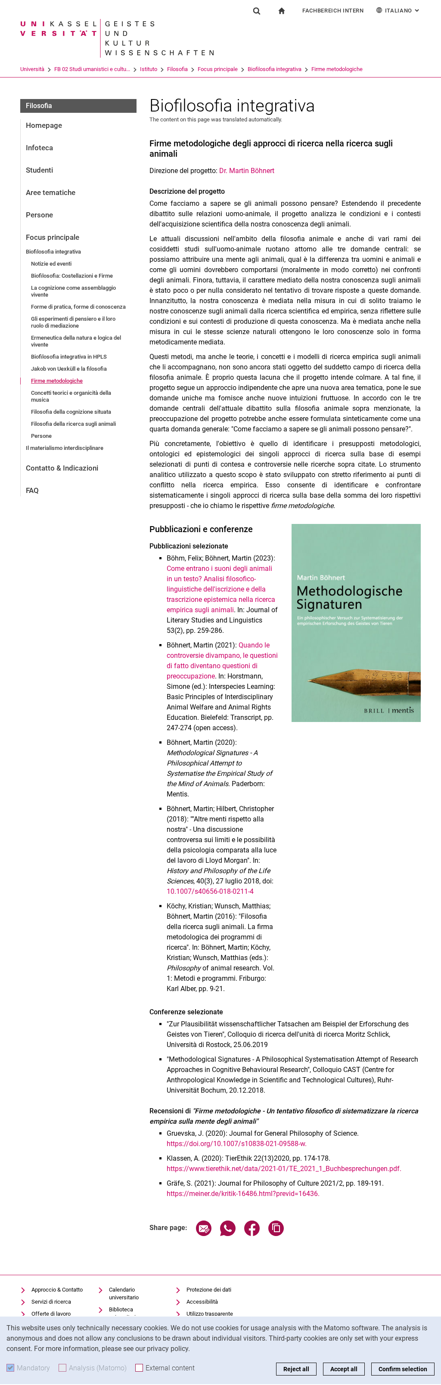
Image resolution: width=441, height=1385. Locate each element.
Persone (39, 215)
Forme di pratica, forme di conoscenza (78, 307)
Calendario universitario (124, 1293)
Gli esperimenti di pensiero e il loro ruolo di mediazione (73, 322)
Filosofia (177, 69)
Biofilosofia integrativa (274, 69)
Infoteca (39, 147)
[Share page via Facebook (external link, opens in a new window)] (252, 1234)
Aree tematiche (50, 192)
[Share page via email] (203, 1234)
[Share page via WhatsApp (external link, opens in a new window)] (228, 1234)
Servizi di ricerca (51, 1301)
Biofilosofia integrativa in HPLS (69, 356)
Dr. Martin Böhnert (246, 171)
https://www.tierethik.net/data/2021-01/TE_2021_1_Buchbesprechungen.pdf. (284, 1169)
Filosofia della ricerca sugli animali (73, 424)
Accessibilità (202, 1301)
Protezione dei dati (208, 1289)
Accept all (343, 1369)
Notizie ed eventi (51, 263)
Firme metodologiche (337, 69)
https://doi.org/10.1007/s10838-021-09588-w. (237, 1144)
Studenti (39, 170)
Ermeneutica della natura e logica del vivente (76, 341)
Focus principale (218, 69)
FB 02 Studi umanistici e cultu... (92, 69)
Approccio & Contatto (57, 1289)
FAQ (32, 490)
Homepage (44, 125)
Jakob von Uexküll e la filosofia (69, 369)
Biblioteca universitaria (124, 1313)
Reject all (296, 1369)
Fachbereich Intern (333, 10)
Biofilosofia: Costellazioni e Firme (72, 276)
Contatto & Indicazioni (62, 468)
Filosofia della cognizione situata (71, 412)
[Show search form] (256, 10)
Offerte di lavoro (51, 1314)
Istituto (148, 69)
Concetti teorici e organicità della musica (71, 396)
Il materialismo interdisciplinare (64, 448)
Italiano (403, 10)
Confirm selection (403, 1369)
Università (32, 69)
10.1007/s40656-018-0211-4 (210, 891)
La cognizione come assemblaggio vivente (73, 291)
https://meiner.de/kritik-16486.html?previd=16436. (243, 1194)
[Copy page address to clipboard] (276, 1234)
